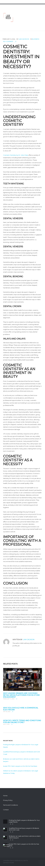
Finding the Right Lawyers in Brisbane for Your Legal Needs (24, 821)
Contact (6, 810)
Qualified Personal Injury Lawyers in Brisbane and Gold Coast (24, 829)
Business (35, 39)
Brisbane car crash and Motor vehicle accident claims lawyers (24, 837)
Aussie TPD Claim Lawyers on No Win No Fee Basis (20, 766)
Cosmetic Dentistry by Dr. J (12, 155)
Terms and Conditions (10, 805)
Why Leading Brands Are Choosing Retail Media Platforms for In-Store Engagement (21, 695)
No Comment (8, 41)
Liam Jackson (24, 39)
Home (5, 795)
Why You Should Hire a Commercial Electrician (20, 709)
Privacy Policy (7, 800)
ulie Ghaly (24, 155)
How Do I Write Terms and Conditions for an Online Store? (22, 721)
